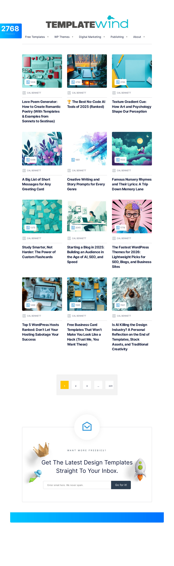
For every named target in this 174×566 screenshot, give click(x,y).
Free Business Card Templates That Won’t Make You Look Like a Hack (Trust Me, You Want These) (84, 334)
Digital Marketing (90, 37)
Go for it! (121, 485)
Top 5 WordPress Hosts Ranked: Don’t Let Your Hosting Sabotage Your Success (40, 332)
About (137, 37)
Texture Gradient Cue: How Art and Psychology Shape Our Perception (131, 106)
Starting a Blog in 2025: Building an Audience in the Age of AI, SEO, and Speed (85, 254)
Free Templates (35, 37)
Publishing (117, 37)
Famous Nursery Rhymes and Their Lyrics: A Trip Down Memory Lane (132, 184)
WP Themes (61, 37)
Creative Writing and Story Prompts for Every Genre (86, 184)
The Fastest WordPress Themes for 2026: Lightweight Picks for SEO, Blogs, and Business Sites (131, 257)
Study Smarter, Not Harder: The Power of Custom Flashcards (39, 252)
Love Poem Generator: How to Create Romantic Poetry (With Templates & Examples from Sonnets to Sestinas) (41, 111)
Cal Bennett (34, 92)
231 (110, 386)
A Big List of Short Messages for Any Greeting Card (36, 184)
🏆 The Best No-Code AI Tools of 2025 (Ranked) (86, 104)
